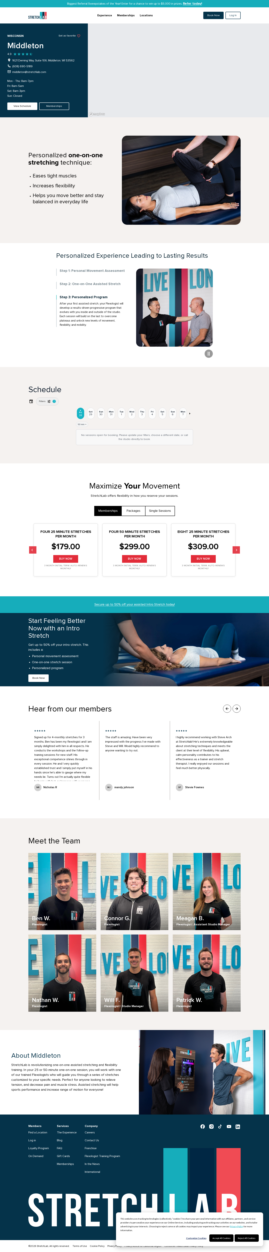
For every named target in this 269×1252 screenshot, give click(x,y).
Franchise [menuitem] (91, 1148)
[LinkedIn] (238, 1127)
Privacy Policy (236, 1226)
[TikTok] (220, 1127)
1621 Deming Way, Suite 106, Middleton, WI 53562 (43, 60)
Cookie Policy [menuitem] (97, 1246)
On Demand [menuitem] (35, 1156)
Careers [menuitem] (90, 1132)
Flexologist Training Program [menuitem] (102, 1156)
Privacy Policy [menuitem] (114, 1246)
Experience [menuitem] (104, 15)
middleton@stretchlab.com (29, 72)
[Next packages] (236, 550)
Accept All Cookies (221, 1238)
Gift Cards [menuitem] (63, 1156)
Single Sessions (160, 511)
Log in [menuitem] (32, 1140)
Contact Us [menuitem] (92, 1140)
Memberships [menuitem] (126, 15)
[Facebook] (203, 1127)
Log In (233, 15)
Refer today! (192, 3)
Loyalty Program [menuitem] (38, 1148)
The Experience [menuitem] (67, 1132)
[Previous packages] (32, 550)
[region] (178, 70)
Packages (133, 511)
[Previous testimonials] (227, 709)
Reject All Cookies (246, 1238)
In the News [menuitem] (92, 1164)
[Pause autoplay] (209, 354)
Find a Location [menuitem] (37, 1132)
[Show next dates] (189, 413)
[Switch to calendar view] (31, 401)
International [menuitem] (92, 1171)
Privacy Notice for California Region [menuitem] (142, 1246)
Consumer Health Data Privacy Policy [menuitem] (183, 1246)
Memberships (108, 511)
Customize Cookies (196, 1238)
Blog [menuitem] (59, 1140)
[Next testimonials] (237, 709)
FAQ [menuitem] (59, 1148)
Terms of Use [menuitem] (79, 1246)
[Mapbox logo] (97, 114)
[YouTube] (229, 1127)
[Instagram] (211, 1127)
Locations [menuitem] (146, 15)
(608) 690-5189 (22, 66)
